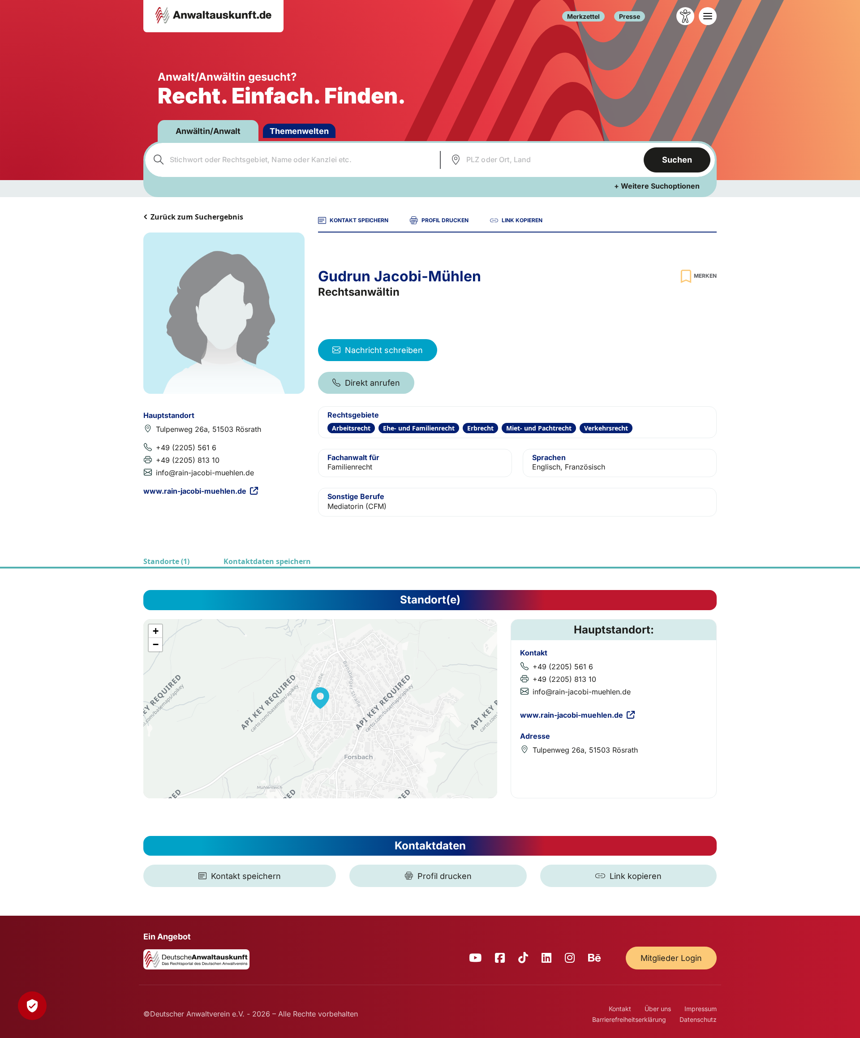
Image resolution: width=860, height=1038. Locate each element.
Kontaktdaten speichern (267, 561)
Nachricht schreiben (384, 350)
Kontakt (620, 1008)
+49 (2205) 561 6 (186, 447)
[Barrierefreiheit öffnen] (685, 16)
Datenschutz (698, 1019)
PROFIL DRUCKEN (445, 220)
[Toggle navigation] (708, 16)
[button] (320, 698)
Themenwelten (299, 131)
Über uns (658, 1008)
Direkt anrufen (372, 383)
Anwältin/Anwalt (208, 131)
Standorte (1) (166, 561)
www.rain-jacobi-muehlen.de (194, 491)
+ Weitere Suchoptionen (657, 185)
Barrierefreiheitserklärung (629, 1019)
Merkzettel (583, 16)
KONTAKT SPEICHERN (359, 220)
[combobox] (291, 159)
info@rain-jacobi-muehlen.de (205, 472)
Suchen (677, 159)
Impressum (700, 1008)
